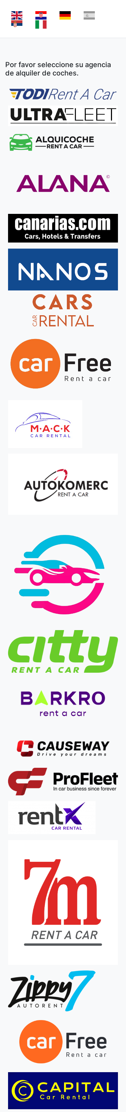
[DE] (65, 15)
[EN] (16, 15)
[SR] (16, 24)
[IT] (41, 24)
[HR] (41, 15)
